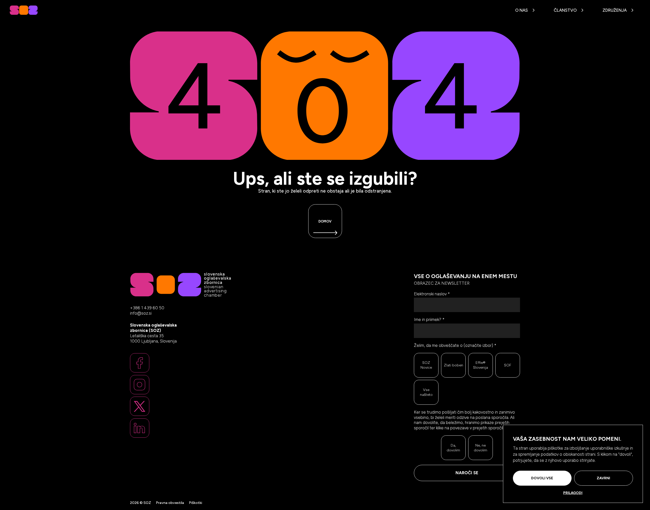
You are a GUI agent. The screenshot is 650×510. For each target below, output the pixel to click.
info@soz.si (141, 313)
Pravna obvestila (170, 502)
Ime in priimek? (429, 319)
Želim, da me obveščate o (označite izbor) (455, 345)
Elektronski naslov (432, 293)
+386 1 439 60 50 (147, 307)
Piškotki (195, 502)
